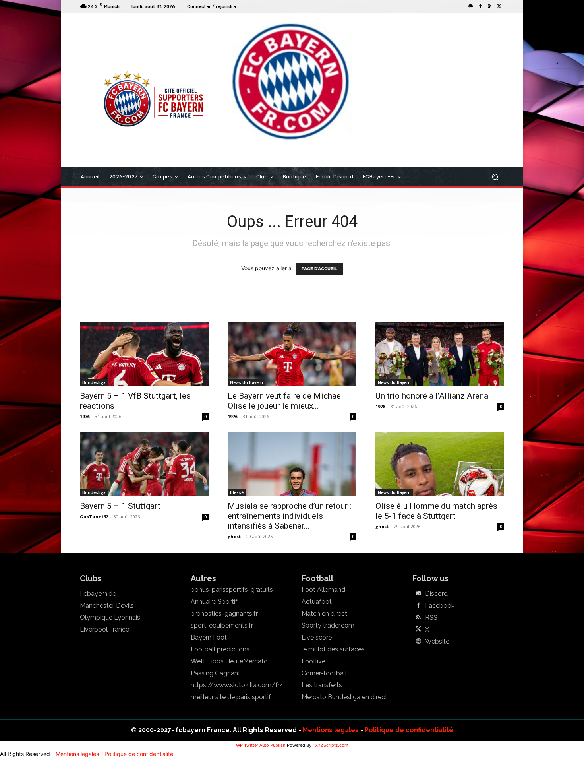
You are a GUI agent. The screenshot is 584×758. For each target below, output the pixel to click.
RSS (431, 618)
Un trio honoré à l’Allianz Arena (431, 396)
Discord (436, 594)
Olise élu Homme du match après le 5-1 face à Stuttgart (436, 511)
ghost (234, 536)
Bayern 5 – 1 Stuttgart (120, 506)
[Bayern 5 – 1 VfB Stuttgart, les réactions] (144, 354)
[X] (499, 6)
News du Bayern (246, 382)
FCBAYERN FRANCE (122, 45)
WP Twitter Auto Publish (261, 745)
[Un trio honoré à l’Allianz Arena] (439, 354)
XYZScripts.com (331, 745)
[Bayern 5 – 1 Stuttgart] (144, 464)
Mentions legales (331, 730)
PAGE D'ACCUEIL (319, 268)
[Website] (418, 641)
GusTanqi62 (94, 517)
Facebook (439, 606)
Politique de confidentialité (409, 730)
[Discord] (471, 6)
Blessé (237, 492)
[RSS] (490, 6)
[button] (494, 177)
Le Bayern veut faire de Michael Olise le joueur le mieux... (285, 401)
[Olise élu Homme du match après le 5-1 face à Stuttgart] (439, 464)
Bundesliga (94, 382)
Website (437, 641)
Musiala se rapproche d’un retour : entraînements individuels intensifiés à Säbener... (289, 516)
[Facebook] (480, 6)
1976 (84, 416)
